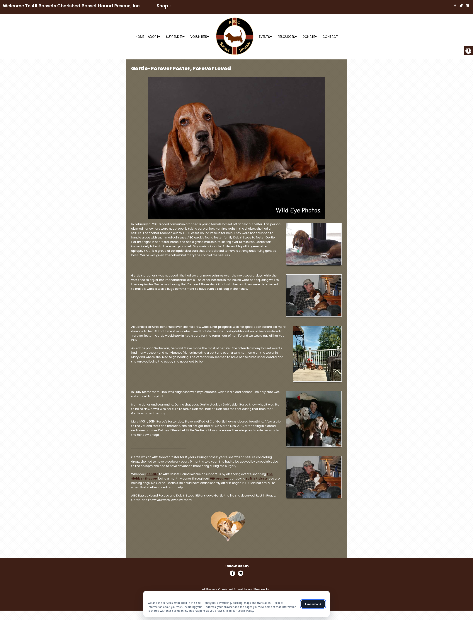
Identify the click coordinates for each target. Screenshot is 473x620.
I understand (313, 603)
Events (264, 37)
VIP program (220, 478)
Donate (308, 37)
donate (152, 474)
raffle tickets (257, 478)
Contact (330, 37)
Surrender (174, 37)
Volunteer (198, 37)
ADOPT (153, 37)
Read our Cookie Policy (239, 610)
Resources (286, 37)
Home (139, 37)
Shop (163, 6)
